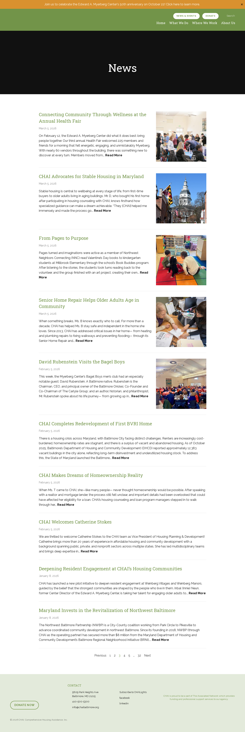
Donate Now (24, 705)
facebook (124, 697)
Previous (100, 655)
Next (147, 655)
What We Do (178, 23)
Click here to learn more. (183, 4)
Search (230, 15)
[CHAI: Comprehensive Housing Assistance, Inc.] (25, 19)
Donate (210, 16)
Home (160, 23)
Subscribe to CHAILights (133, 692)
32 (139, 655)
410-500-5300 (80, 701)
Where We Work (204, 23)
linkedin (124, 703)
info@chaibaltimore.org (85, 707)
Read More (113, 155)
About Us (228, 23)
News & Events (186, 16)
